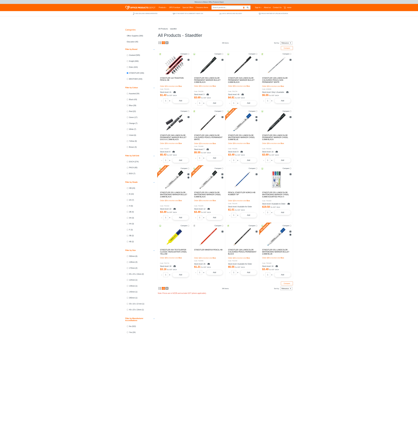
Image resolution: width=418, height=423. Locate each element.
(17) (133, 117)
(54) (134, 94)
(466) (134, 61)
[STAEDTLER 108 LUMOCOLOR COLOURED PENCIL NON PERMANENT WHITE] (276, 65)
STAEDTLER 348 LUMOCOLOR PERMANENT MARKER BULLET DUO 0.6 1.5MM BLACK (173, 137)
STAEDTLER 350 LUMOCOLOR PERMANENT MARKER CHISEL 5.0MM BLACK (275, 137)
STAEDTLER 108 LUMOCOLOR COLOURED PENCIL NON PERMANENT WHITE (275, 80)
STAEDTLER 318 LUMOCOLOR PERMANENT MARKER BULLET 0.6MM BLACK (241, 80)
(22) (132, 111)
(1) (133, 280)
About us (267, 7)
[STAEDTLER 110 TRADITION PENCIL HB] (174, 65)
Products (162, 7)
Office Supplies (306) (135, 36)
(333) (135, 79)
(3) (133, 147)
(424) (133, 67)
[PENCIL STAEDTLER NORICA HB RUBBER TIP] (242, 179)
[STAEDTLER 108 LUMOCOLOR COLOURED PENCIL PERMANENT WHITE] (208, 122)
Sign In (257, 7)
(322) (132, 326)
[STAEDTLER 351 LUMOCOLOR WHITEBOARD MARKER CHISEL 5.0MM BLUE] (242, 122)
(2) (131, 236)
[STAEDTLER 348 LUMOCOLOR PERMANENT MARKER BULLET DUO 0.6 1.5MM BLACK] (174, 122)
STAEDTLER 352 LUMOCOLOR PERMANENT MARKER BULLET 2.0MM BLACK (207, 80)
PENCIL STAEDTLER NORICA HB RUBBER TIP (241, 193)
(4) (131, 212)
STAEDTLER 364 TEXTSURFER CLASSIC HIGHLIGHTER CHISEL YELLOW (173, 252)
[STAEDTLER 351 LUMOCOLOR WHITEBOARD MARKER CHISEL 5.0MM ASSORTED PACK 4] (276, 179)
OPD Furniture (174, 7)
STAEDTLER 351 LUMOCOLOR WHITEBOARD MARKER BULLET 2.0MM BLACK (173, 195)
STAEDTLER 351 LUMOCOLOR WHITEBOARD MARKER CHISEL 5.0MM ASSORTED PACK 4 (275, 195)
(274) (134, 162)
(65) (133, 167)
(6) (132, 135)
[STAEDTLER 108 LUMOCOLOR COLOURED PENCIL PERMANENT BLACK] (242, 237)
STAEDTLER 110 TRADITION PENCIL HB (172, 79)
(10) (131, 194)
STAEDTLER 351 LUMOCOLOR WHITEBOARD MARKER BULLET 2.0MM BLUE (275, 252)
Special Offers (187, 7)
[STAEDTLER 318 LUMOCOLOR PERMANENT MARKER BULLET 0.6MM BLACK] (242, 65)
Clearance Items (202, 7)
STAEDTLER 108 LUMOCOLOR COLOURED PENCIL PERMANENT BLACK (242, 252)
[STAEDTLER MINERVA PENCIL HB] (208, 237)
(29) (132, 105)
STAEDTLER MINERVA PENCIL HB (208, 250)
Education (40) (132, 42)
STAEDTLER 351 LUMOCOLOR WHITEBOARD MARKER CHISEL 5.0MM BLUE (241, 137)
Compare (184, 54)
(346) (136, 73)
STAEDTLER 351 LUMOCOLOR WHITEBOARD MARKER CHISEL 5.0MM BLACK (207, 195)
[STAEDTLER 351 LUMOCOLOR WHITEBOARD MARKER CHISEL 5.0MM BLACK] (208, 179)
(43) (133, 99)
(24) (132, 188)
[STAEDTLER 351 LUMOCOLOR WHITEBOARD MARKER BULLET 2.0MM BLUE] (276, 237)
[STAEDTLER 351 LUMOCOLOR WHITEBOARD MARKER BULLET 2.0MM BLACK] (174, 179)
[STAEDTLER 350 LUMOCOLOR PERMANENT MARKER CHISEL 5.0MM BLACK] (276, 122)
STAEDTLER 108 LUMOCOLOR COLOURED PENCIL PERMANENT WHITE (208, 137)
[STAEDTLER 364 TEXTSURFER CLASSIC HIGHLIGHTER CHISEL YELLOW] (174, 237)
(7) (133, 123)
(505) (134, 55)
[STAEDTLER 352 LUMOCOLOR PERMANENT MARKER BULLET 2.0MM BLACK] (208, 65)
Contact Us (277, 7)
